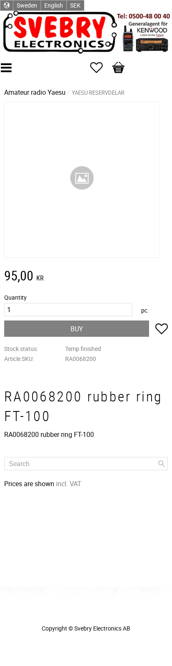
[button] (100, 67)
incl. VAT (68, 483)
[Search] (161, 463)
